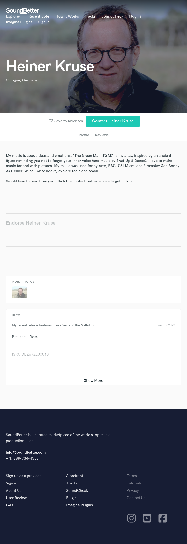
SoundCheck (112, 16)
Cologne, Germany (22, 80)
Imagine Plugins (19, 22)
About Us (13, 490)
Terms (132, 476)
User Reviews (17, 498)
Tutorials (134, 483)
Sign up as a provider (23, 476)
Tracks (90, 16)
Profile (84, 135)
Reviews (102, 135)
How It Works (67, 16)
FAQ (9, 505)
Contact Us (136, 498)
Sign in (44, 22)
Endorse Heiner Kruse (31, 223)
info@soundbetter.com (26, 452)
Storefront (74, 476)
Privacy (133, 490)
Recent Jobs (39, 16)
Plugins (135, 16)
